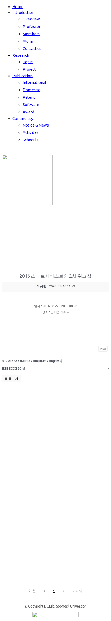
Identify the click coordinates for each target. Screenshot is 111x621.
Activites (30, 132)
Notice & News (36, 125)
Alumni (29, 41)
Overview (31, 19)
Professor (32, 26)
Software (31, 104)
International (34, 82)
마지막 (77, 591)
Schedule (31, 140)
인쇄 (103, 349)
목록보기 (11, 378)
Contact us (32, 48)
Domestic (31, 89)
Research (20, 55)
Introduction (23, 12)
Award (28, 112)
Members (31, 34)
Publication (22, 75)
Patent (29, 97)
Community (22, 118)
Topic (28, 62)
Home (17, 6)
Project (29, 69)
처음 (32, 591)
